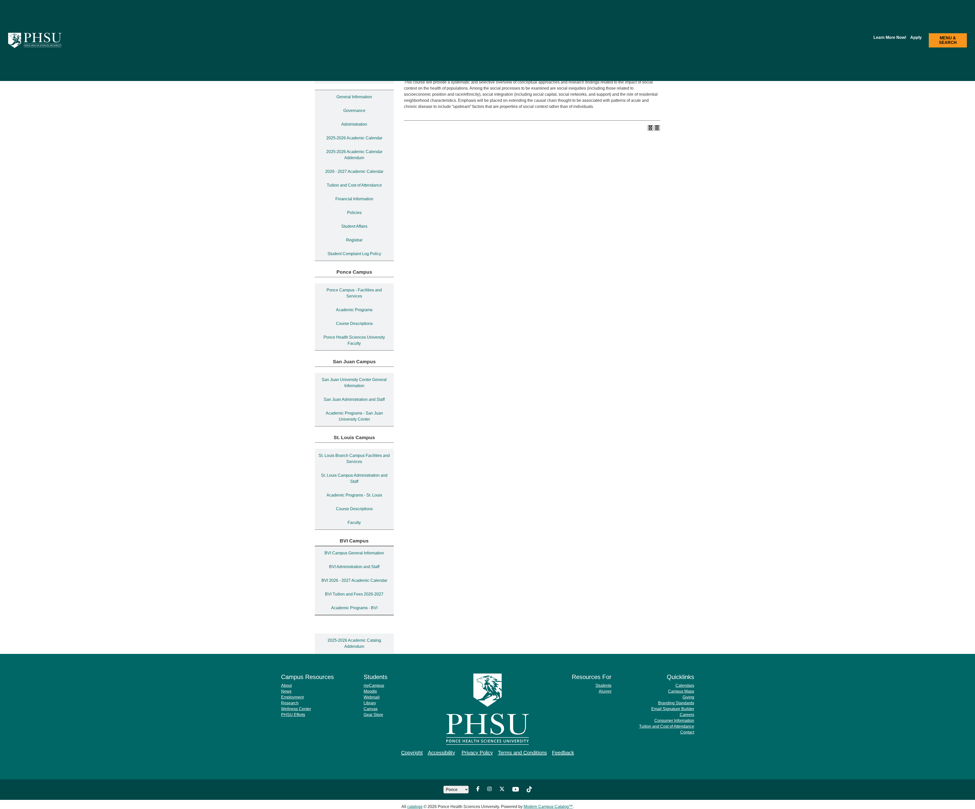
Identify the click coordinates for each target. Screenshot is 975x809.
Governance (354, 110)
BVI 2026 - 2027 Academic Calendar (354, 580)
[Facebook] (478, 789)
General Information (354, 97)
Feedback (563, 752)
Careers (687, 715)
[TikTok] (529, 789)
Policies (354, 212)
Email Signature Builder (672, 709)
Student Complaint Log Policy (354, 254)
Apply (916, 37)
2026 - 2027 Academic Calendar (354, 171)
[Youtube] (515, 789)
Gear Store (373, 715)
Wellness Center (296, 709)
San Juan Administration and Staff (354, 399)
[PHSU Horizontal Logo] (37, 40)
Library (370, 703)
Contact (687, 732)
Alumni (605, 691)
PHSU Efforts (293, 715)
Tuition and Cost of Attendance (354, 185)
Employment (292, 697)
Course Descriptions (354, 323)
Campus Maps (681, 691)
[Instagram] (489, 789)
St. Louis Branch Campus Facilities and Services (354, 458)
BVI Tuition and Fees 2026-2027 (354, 594)
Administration (354, 124)
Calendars (684, 685)
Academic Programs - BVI (354, 608)
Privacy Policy (477, 752)
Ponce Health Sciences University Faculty (354, 340)
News (286, 691)
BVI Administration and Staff (354, 567)
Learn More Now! (889, 37)
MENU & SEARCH (948, 40)
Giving (688, 697)
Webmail (372, 697)
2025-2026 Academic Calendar (354, 138)
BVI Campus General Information (354, 553)
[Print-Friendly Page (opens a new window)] (650, 128)
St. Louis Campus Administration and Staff (354, 478)
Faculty (354, 522)
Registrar (354, 240)
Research (290, 703)
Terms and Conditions (522, 752)
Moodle (370, 691)
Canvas (371, 709)
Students (603, 685)
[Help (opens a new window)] (657, 128)
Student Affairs (354, 226)
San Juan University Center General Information (354, 382)
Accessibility (441, 752)
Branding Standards (676, 703)
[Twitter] (502, 789)
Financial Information (354, 199)
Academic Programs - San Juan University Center (354, 416)
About (286, 685)
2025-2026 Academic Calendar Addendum (354, 155)
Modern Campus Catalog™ (548, 806)
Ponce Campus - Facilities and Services (354, 293)
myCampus (374, 685)
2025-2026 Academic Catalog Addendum (354, 643)
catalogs (414, 806)
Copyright (412, 752)
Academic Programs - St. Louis (354, 495)
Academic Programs (354, 310)
